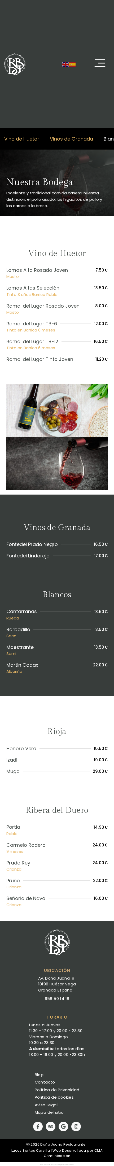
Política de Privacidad (57, 1090)
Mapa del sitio (49, 1112)
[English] (65, 64)
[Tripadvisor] (50, 1126)
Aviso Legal (46, 1105)
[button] (100, 64)
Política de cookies (54, 1097)
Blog (39, 1074)
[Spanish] (72, 64)
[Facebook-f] (38, 1126)
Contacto (45, 1082)
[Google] (63, 1126)
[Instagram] (76, 1126)
